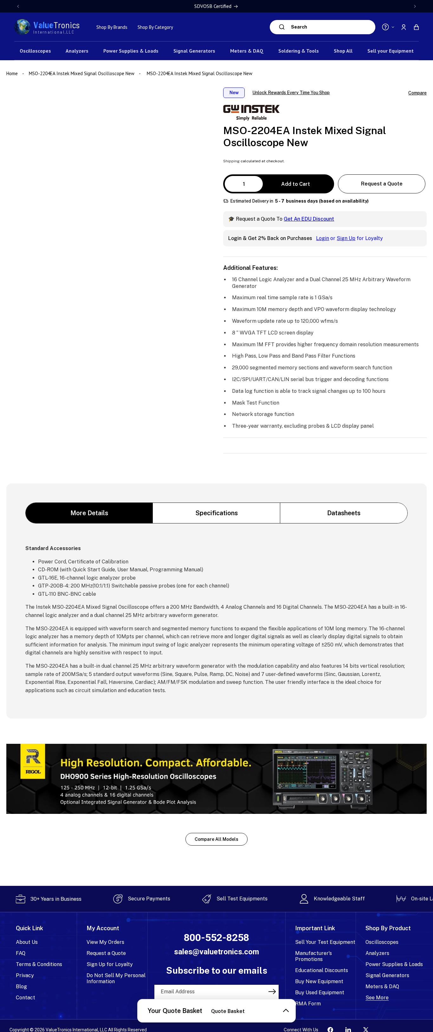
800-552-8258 (216, 937)
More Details (89, 513)
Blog (21, 986)
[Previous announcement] (18, 6)
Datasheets (343, 513)
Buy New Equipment (319, 981)
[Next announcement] (415, 6)
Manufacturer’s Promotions (313, 956)
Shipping (231, 161)
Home (12, 73)
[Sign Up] (272, 991)
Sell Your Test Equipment (325, 942)
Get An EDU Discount (309, 219)
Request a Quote (382, 184)
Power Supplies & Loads (394, 964)
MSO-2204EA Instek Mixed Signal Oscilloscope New (81, 73)
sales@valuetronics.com (216, 951)
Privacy (25, 975)
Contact (25, 998)
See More (377, 998)
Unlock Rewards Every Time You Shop (291, 92)
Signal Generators (387, 975)
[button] (416, 27)
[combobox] (331, 27)
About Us (27, 942)
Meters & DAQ (382, 986)
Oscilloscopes (381, 942)
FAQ (20, 953)
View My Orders (105, 942)
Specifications (217, 513)
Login (322, 238)
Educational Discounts (321, 970)
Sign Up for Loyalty (110, 964)
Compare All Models (216, 839)
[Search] (282, 27)
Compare (417, 92)
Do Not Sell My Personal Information (116, 978)
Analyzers (377, 953)
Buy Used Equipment (319, 993)
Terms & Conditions (39, 964)
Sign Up (346, 238)
